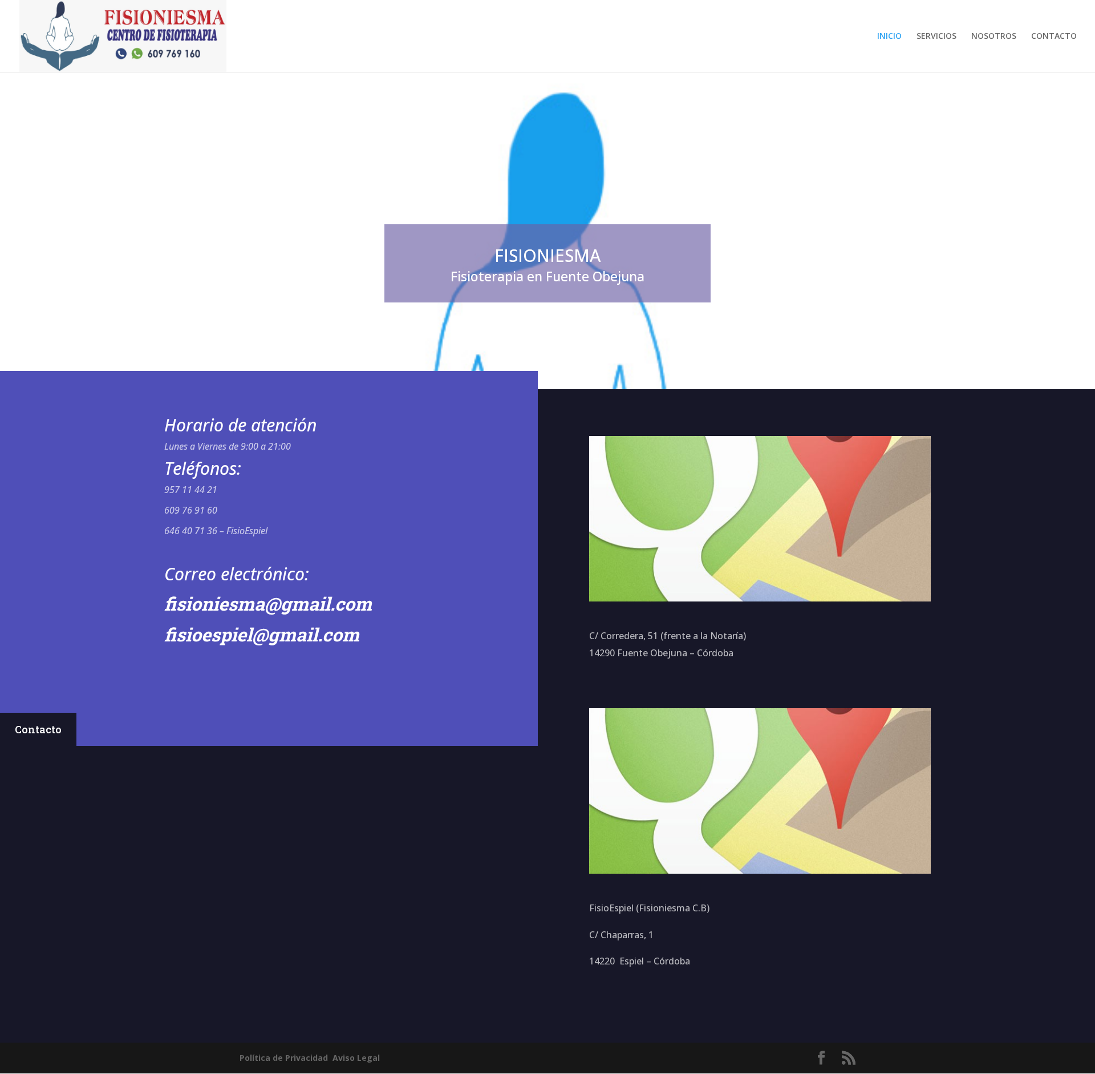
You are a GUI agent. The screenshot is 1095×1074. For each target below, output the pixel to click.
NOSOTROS (993, 36)
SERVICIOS (936, 36)
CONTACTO (1054, 36)
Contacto (38, 729)
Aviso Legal (356, 1057)
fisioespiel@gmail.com (261, 634)
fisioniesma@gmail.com (268, 603)
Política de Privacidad (284, 1057)
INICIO (889, 36)
